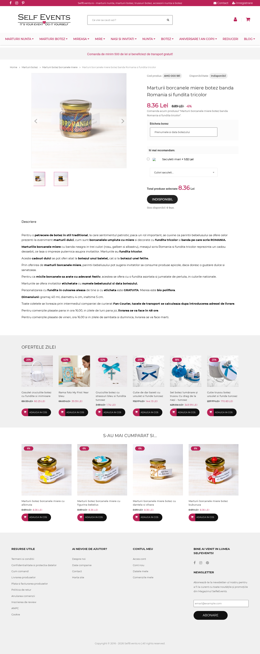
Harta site (78, 577)
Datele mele (140, 571)
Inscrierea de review (23, 602)
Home (14, 67)
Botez (166, 39)
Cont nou (138, 565)
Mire (99, 39)
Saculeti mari (171, 159)
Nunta (148, 39)
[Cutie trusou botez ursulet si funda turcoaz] (222, 371)
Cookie (15, 614)
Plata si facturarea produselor (29, 583)
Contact (222, 3)
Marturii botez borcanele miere (60, 67)
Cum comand (20, 571)
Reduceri (230, 39)
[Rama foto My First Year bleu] (74, 371)
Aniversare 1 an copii (197, 39)
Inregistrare (244, 3)
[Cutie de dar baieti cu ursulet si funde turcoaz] (148, 371)
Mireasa (80, 39)
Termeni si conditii (22, 558)
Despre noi (79, 558)
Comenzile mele (143, 577)
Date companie (82, 565)
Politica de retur (21, 589)
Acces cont (139, 558)
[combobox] (183, 172)
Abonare (211, 615)
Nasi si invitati (123, 39)
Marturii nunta (18, 39)
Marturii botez (52, 39)
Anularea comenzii (23, 595)
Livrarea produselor (23, 577)
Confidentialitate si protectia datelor (34, 565)
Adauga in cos (38, 412)
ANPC (15, 608)
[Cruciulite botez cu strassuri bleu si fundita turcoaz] (111, 371)
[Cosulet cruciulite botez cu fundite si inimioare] (37, 371)
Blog (248, 39)
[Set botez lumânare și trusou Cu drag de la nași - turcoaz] (185, 371)
